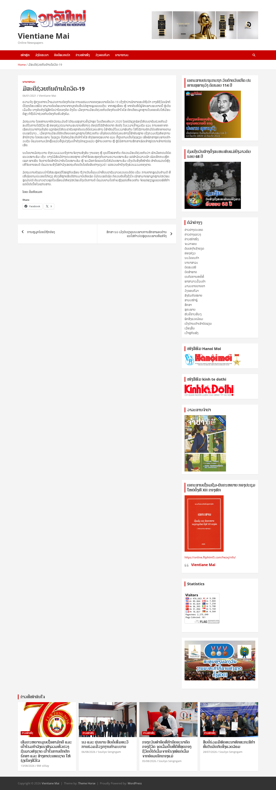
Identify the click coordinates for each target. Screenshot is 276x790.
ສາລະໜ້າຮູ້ (191, 300)
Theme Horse (86, 783)
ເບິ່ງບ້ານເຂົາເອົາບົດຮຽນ (198, 323)
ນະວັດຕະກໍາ (192, 258)
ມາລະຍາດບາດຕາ (195, 286)
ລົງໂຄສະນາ (41, 55)
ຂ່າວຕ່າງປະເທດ (194, 230)
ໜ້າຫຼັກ (25, 55)
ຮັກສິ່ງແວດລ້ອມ (194, 319)
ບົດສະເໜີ (190, 267)
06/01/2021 (29, 95)
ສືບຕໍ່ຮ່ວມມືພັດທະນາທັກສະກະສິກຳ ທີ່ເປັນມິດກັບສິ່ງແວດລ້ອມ (229, 744)
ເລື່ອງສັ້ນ (190, 328)
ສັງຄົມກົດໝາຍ (193, 295)
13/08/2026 (28, 765)
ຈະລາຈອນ (191, 244)
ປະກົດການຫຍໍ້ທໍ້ (194, 277)
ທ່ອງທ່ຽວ (190, 253)
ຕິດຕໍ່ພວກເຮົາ (62, 55)
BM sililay (43, 765)
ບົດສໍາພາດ (191, 272)
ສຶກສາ (188, 305)
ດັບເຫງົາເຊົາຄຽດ (194, 248)
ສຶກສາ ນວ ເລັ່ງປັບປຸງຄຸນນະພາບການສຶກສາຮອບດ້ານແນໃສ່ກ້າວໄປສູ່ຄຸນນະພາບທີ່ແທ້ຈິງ (136, 234)
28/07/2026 (210, 752)
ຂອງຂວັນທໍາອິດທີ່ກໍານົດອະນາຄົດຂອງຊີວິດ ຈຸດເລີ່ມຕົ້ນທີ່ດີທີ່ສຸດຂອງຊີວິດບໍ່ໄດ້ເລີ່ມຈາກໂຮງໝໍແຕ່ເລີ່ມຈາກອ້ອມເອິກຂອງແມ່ (166, 749)
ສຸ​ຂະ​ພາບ (190, 309)
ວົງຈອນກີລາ (102, 55)
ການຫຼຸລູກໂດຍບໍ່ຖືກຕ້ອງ (41, 232)
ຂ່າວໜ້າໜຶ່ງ (83, 55)
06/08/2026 (88, 752)
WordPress (135, 783)
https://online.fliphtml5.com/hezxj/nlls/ (210, 557)
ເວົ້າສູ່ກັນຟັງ (191, 333)
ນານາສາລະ (122, 55)
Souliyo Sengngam (109, 752)
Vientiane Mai (43, 36)
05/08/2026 (149, 761)
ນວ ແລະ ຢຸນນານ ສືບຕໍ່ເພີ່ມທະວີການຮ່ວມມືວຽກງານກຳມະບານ (104, 744)
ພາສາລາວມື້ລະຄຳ (195, 281)
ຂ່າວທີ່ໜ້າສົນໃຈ (32, 696)
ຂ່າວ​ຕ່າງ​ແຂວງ (193, 234)
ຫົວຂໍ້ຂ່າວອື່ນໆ (193, 314)
